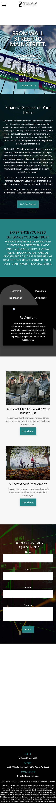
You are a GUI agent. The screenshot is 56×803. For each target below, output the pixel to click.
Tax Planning (15, 298)
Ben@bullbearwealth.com (28, 776)
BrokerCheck (50, 781)
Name (28, 552)
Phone (28, 587)
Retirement (15, 291)
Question (28, 605)
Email (28, 569)
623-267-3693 (31, 758)
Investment (40, 291)
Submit (28, 629)
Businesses (41, 298)
